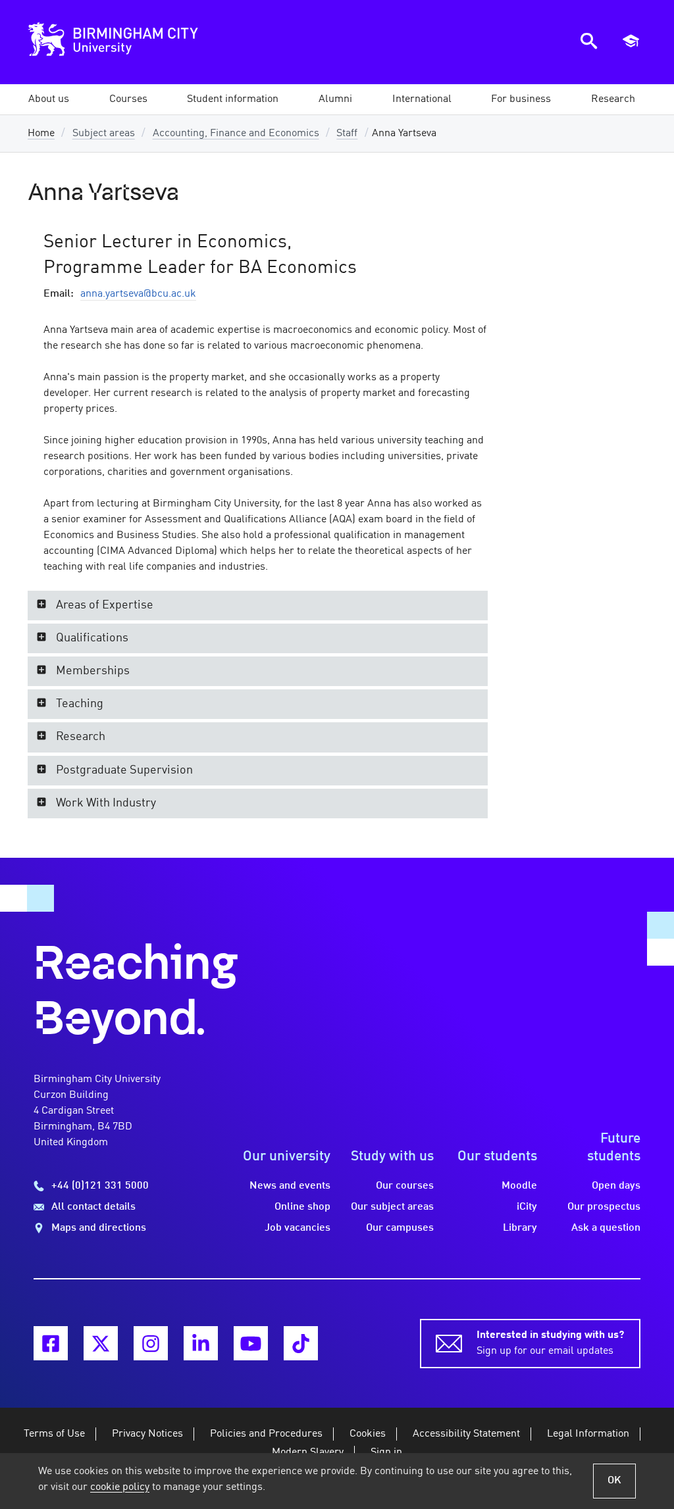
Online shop (302, 1207)
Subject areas (103, 133)
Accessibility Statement (466, 1434)
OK (614, 1480)
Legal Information (588, 1434)
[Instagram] (151, 1343)
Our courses (405, 1186)
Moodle (519, 1186)
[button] (48, 99)
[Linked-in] (201, 1343)
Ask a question (605, 1228)
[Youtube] (251, 1343)
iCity (527, 1207)
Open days (616, 1186)
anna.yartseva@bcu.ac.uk (138, 294)
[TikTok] (301, 1343)
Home (41, 133)
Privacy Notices (147, 1434)
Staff (346, 133)
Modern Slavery (308, 1452)
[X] (101, 1343)
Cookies (368, 1434)
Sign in (386, 1452)
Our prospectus (603, 1207)
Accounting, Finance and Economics (236, 133)
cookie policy (119, 1487)
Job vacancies (297, 1228)
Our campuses (400, 1228)
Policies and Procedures (266, 1434)
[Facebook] (51, 1343)
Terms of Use (54, 1434)
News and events (289, 1186)
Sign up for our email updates (550, 1343)
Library (520, 1228)
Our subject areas (392, 1207)
